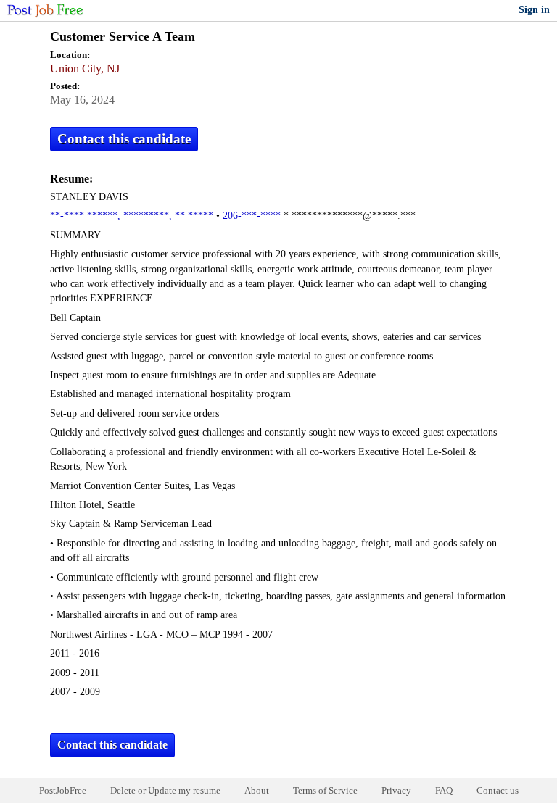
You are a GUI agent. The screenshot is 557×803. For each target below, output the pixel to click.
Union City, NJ (85, 68)
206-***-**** (252, 215)
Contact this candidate (124, 138)
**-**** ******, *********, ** (117, 215)
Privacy (396, 790)
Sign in (534, 9)
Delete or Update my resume (165, 790)
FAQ (444, 790)
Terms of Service (325, 790)
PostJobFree (62, 790)
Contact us (497, 790)
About (256, 790)
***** (200, 215)
